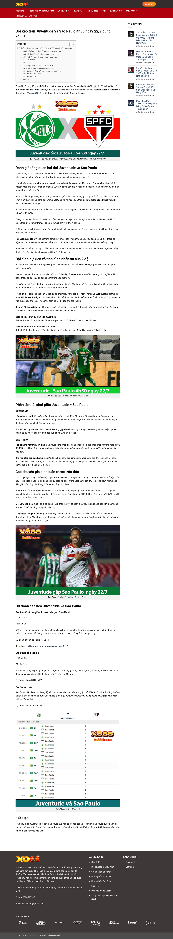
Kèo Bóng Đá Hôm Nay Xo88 (42, 11)
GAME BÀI (78, 11)
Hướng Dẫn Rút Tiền (101, 881)
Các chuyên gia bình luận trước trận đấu (38, 65)
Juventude (31, 60)
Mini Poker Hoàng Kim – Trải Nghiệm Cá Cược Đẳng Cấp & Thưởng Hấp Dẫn (146, 55)
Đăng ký (149, 4)
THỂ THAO (20, 11)
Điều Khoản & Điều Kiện (102, 867)
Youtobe (130, 867)
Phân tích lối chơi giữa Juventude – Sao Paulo (40, 57)
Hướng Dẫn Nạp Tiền (101, 876)
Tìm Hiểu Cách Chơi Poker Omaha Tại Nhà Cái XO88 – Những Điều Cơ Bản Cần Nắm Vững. (146, 37)
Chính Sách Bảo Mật (101, 871)
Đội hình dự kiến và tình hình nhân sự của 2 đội (41, 54)
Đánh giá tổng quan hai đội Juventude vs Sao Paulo (42, 51)
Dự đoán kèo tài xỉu (34, 74)
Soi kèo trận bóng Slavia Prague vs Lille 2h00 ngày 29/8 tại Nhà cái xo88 (146, 72)
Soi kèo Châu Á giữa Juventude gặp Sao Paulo (44, 71)
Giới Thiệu (96, 862)
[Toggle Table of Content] (70, 44)
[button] (149, 4)
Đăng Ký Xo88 (116, 11)
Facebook (130, 862)
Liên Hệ (95, 886)
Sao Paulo (31, 63)
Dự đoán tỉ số (32, 76)
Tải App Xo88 (131, 11)
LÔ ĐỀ (104, 11)
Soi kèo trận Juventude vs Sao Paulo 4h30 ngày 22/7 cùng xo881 (46, 48)
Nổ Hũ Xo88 (93, 11)
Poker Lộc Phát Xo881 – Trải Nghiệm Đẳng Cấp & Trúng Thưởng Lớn (146, 105)
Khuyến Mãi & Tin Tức (27, 16)
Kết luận (26, 79)
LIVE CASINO (63, 11)
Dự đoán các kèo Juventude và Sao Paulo (39, 68)
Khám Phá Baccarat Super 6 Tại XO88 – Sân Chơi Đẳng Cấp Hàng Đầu (145, 88)
